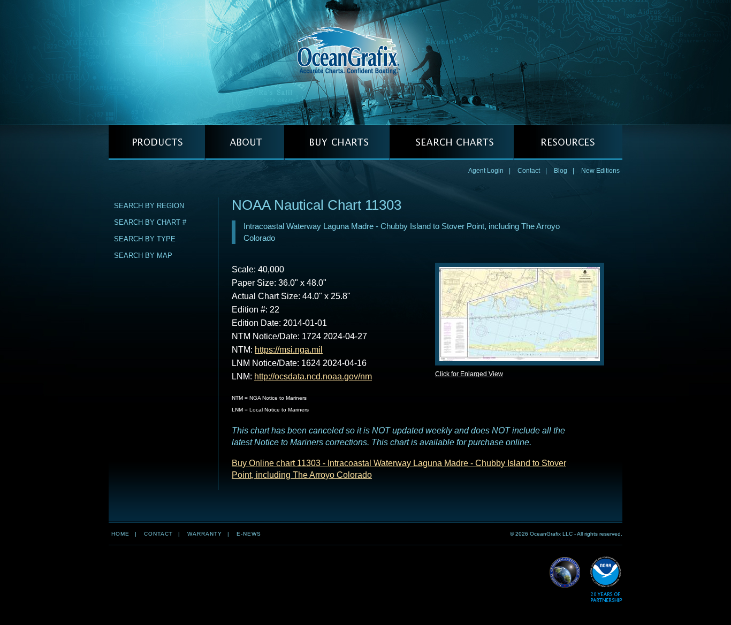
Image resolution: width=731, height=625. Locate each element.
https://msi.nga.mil (289, 349)
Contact (528, 170)
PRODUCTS (157, 142)
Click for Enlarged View (469, 374)
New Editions (600, 170)
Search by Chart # (150, 222)
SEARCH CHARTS (452, 142)
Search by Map (143, 255)
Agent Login (486, 170)
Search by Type (145, 239)
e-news (249, 534)
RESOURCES (568, 142)
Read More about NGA (565, 572)
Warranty (204, 534)
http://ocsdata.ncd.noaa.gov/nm (313, 376)
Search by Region (149, 206)
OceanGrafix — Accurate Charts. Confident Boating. (365, 62)
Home (120, 534)
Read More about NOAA (606, 580)
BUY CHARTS (337, 142)
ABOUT (244, 142)
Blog (560, 170)
